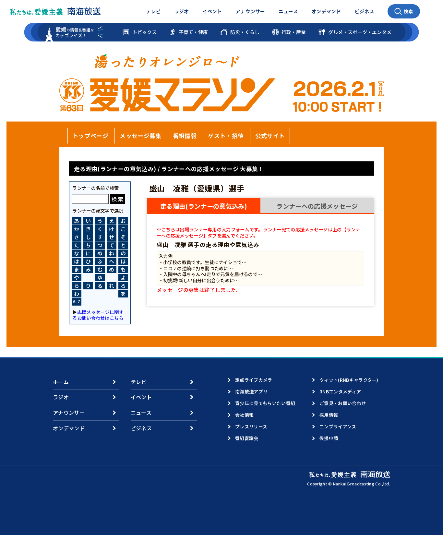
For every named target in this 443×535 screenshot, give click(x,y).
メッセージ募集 (140, 136)
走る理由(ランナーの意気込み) (203, 206)
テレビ (153, 11)
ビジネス (364, 11)
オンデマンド (326, 11)
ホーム (61, 382)
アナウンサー (250, 11)
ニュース (288, 11)
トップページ (90, 136)
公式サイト (270, 136)
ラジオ (181, 11)
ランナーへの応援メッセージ (317, 206)
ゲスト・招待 (226, 136)
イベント (212, 11)
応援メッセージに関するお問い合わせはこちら (97, 314)
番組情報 (185, 136)
